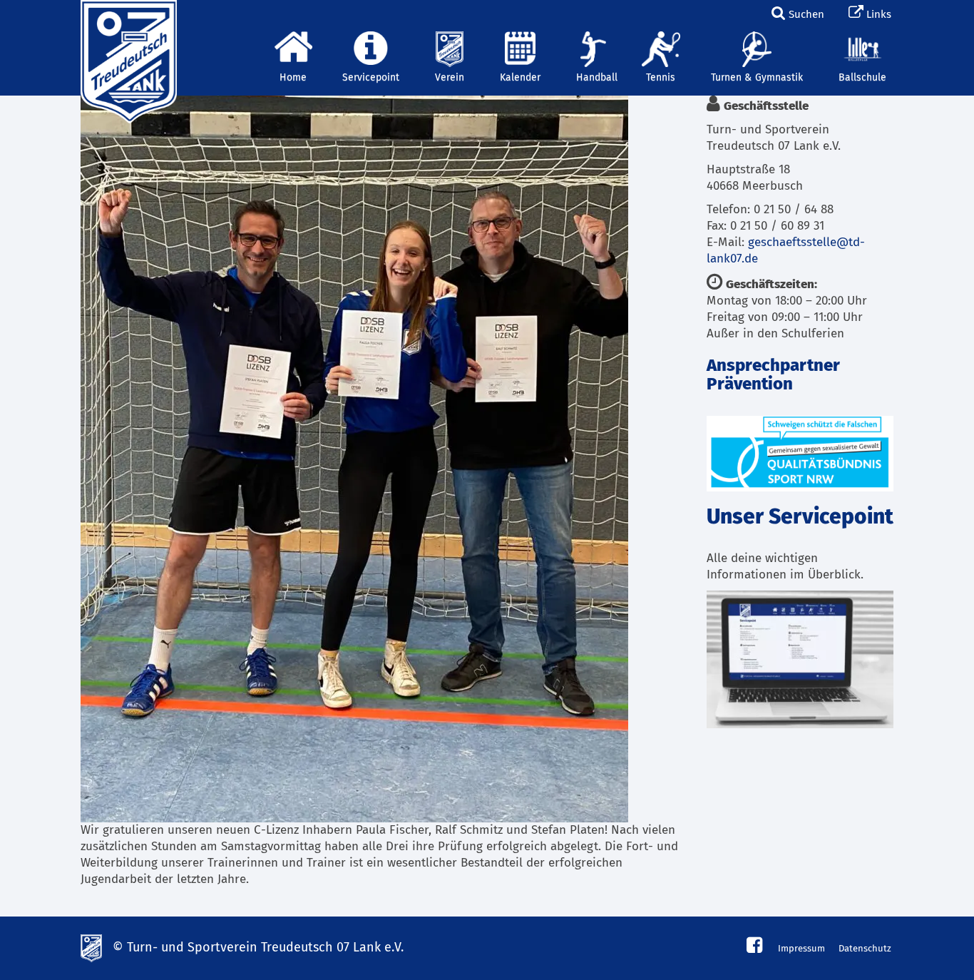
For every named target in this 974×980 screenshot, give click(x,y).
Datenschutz (865, 949)
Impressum (801, 949)
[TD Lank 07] (127, 18)
